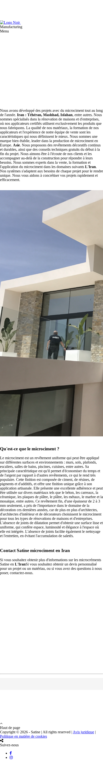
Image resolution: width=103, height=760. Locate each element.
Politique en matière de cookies (23, 736)
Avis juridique (83, 732)
